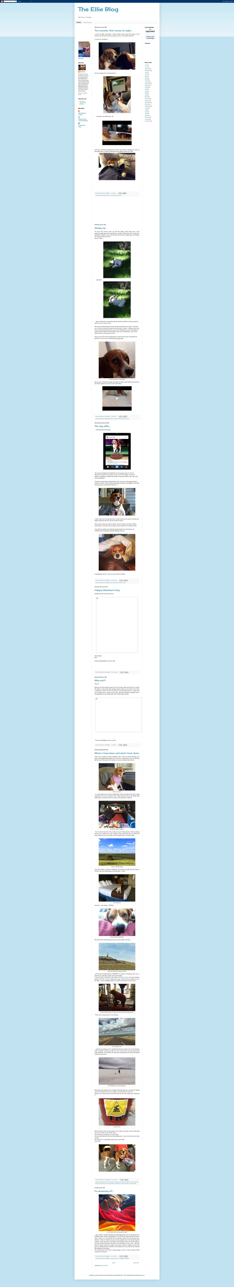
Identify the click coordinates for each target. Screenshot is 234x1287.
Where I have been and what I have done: (117, 753)
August (146, 87)
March (146, 80)
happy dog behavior (108, 418)
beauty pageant (105, 582)
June (146, 67)
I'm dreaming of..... (104, 1191)
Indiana (131, 1181)
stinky (125, 418)
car (120, 1181)
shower (115, 418)
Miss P (117, 582)
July (146, 65)
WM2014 (127, 1258)
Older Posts (136, 1262)
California (117, 1181)
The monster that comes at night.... (113, 30)
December (147, 83)
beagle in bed (105, 195)
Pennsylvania (111, 1183)
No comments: (114, 580)
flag (115, 1258)
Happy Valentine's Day (107, 590)
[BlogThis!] (120, 193)
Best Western (125, 977)
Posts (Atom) (104, 1265)
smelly (121, 418)
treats (116, 195)
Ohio (106, 1183)
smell (118, 418)
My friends (87, 22)
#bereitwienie (102, 1258)
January (147, 82)
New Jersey (102, 1183)
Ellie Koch (82, 71)
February (147, 68)
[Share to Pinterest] (126, 193)
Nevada (97, 1183)
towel (128, 418)
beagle (100, 195)
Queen (120, 582)
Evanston (124, 1181)
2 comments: (114, 416)
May (146, 76)
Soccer (117, 1258)
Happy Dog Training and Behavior (83, 103)
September (147, 70)
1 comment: (113, 193)
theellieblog (122, 1258)
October (147, 85)
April (146, 78)
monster (112, 195)
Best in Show (112, 582)
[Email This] (119, 193)
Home (79, 22)
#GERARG (107, 1258)
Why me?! (100, 680)
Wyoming (134, 1183)
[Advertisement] (117, 210)
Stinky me (100, 228)
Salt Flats (127, 1183)
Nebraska (136, 1181)
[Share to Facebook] (124, 193)
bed (109, 195)
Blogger (143, 1275)
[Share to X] (122, 193)
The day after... (102, 426)
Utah (130, 1183)
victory (119, 195)
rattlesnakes (117, 1183)
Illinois (128, 1181)
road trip (122, 1183)
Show (124, 582)
